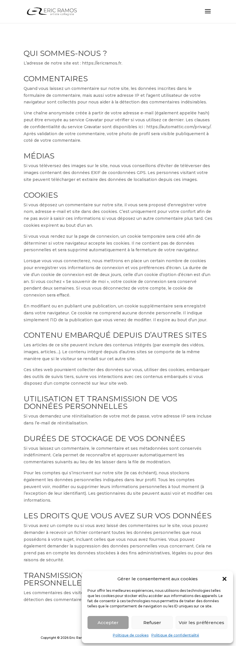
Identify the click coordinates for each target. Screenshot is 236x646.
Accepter (108, 622)
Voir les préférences (201, 622)
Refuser (152, 622)
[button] (224, 579)
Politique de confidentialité (175, 635)
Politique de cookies (131, 635)
